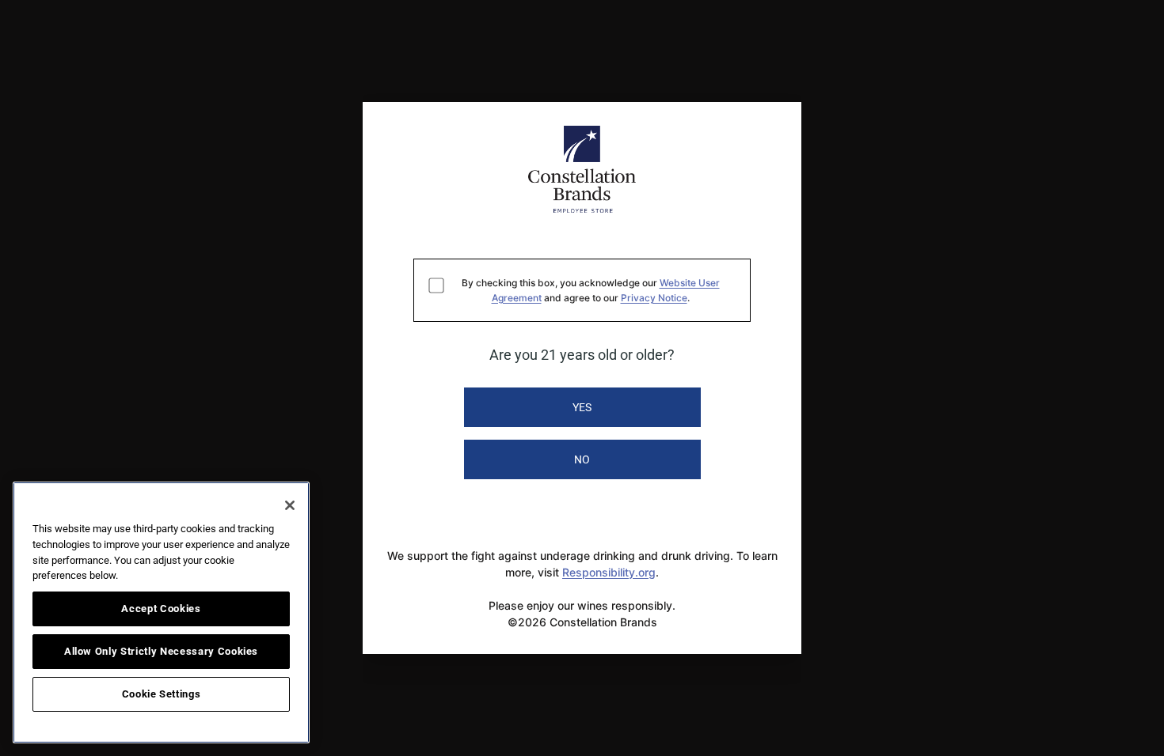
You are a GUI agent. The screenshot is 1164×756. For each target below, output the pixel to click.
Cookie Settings (161, 694)
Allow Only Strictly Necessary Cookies (161, 651)
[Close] (289, 505)
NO (582, 459)
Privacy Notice (654, 298)
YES (582, 407)
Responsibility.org (609, 572)
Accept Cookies (160, 608)
